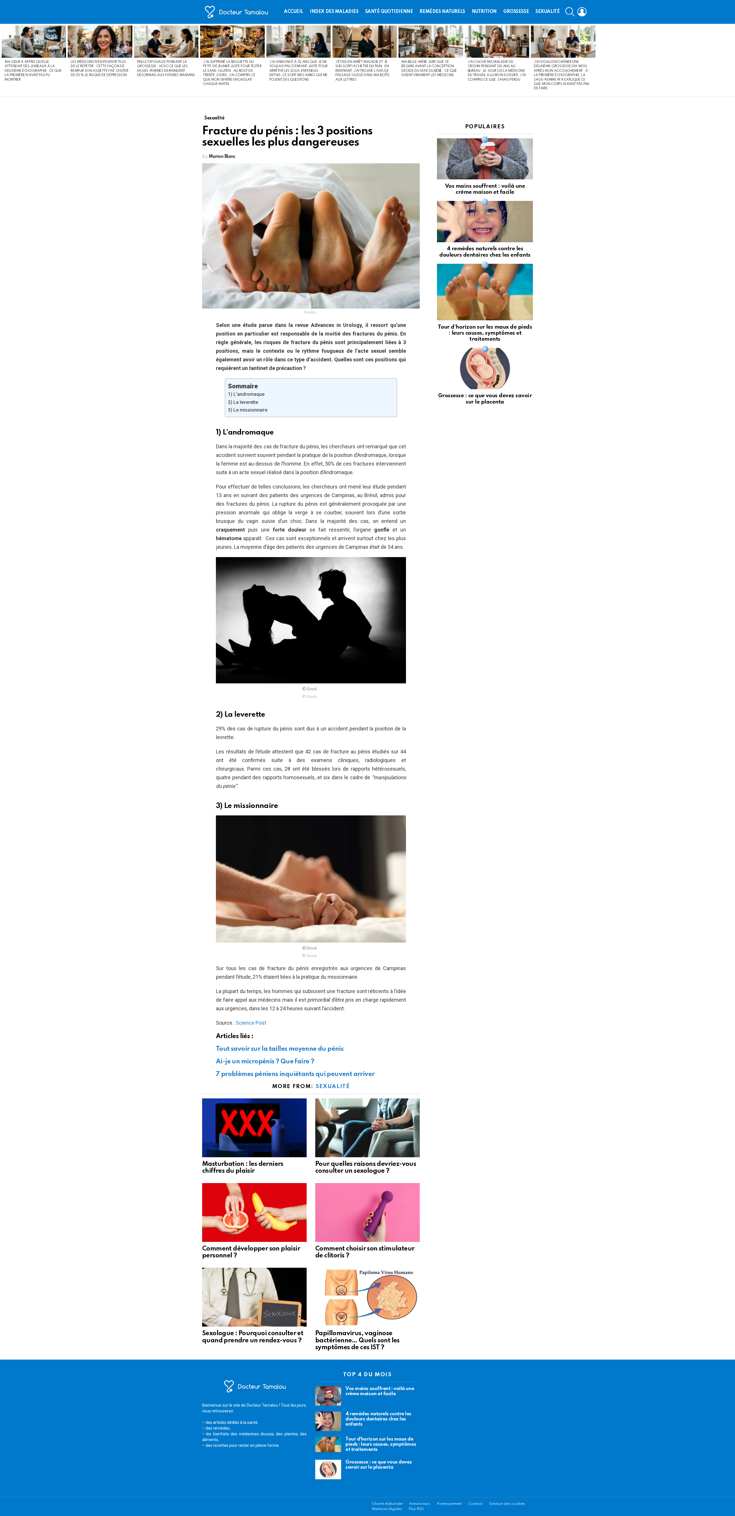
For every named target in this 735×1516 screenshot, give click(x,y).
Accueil (293, 11)
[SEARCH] (570, 12)
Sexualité (547, 11)
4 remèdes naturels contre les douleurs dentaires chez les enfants (378, 1419)
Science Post (251, 1023)
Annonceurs (419, 1504)
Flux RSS (416, 1509)
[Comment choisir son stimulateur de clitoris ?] (367, 1212)
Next (732, 60)
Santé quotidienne (389, 11)
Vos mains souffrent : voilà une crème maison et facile (379, 1391)
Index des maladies (334, 11)
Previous (3, 60)
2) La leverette (243, 402)
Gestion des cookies (507, 1504)
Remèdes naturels (442, 11)
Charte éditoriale (387, 1504)
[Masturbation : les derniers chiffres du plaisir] (254, 1127)
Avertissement (449, 1504)
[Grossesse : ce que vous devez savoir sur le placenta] (485, 368)
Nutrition (484, 11)
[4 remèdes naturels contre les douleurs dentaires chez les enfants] (485, 221)
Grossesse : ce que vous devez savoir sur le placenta (378, 1465)
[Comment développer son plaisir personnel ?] (254, 1212)
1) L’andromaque (246, 394)
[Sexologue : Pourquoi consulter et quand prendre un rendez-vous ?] (254, 1297)
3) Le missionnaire (247, 410)
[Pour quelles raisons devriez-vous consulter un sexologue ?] (367, 1127)
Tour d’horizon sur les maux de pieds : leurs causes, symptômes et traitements (485, 333)
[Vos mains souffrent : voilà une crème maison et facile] (485, 158)
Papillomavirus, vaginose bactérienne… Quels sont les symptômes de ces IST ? (357, 1340)
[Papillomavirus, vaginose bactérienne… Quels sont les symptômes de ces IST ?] (367, 1297)
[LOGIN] (582, 12)
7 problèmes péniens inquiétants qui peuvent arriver (295, 1074)
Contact (475, 1504)
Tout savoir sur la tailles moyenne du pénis (279, 1049)
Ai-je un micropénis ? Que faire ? (265, 1062)
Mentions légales (387, 1509)
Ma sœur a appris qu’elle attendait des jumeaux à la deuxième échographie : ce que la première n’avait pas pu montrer (33, 71)
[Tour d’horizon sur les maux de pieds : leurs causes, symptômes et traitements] (485, 292)
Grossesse (516, 11)
